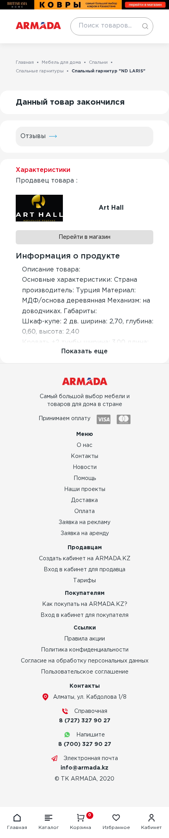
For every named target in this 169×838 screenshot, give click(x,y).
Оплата (84, 511)
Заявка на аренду (85, 533)
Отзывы (33, 136)
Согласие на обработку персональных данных (85, 661)
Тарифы (84, 580)
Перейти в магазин (84, 237)
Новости (85, 467)
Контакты (84, 456)
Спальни (98, 63)
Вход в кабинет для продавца (84, 569)
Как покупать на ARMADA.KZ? (84, 604)
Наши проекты (84, 489)
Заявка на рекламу (84, 522)
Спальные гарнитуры (40, 71)
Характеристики (43, 170)
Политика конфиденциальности (85, 650)
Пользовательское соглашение (85, 672)
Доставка (84, 500)
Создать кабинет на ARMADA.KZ (84, 558)
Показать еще (84, 351)
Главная (25, 63)
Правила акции (84, 639)
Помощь (84, 478)
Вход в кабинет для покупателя (84, 615)
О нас (84, 445)
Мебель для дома (61, 63)
